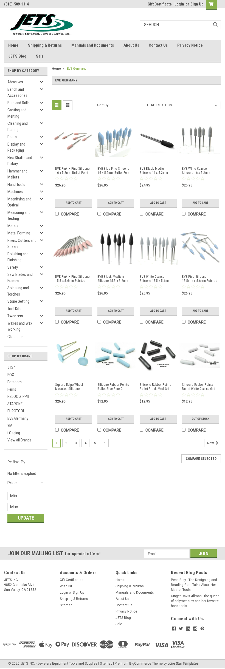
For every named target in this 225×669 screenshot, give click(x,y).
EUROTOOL (16, 411)
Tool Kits (14, 308)
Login (179, 4)
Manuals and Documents (92, 45)
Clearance (15, 336)
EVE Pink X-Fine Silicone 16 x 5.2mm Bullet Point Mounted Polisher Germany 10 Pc (72, 171)
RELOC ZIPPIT (18, 396)
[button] (25, 483)
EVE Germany (17, 418)
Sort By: (103, 105)
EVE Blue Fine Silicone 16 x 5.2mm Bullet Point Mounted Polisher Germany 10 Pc (113, 171)
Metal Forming (18, 233)
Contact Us (158, 45)
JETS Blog (17, 56)
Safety (12, 267)
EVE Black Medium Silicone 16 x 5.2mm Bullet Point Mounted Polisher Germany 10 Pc (156, 171)
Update (26, 518)
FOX (10, 374)
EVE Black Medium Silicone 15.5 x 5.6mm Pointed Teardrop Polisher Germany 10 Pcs (115, 279)
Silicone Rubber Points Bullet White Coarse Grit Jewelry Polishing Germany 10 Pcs (198, 387)
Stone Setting (18, 301)
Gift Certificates (71, 580)
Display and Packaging (16, 147)
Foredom (14, 381)
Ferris (11, 389)
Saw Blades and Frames (20, 277)
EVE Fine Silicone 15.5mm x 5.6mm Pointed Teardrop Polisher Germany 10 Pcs (199, 279)
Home (13, 45)
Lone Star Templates (183, 663)
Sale (40, 56)
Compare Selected (201, 459)
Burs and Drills (18, 102)
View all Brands (19, 440)
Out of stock (200, 418)
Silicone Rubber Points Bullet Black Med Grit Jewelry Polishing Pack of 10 (156, 387)
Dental (12, 136)
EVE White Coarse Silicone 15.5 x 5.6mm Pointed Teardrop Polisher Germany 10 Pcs (157, 279)
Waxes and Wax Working (19, 326)
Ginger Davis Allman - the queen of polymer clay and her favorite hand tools (195, 601)
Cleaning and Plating (17, 126)
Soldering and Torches (18, 291)
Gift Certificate (160, 4)
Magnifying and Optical (19, 202)
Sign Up (196, 4)
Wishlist (66, 586)
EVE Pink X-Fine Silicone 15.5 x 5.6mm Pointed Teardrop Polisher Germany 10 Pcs (72, 279)
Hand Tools (16, 184)
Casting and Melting (16, 113)
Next (211, 443)
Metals (12, 225)
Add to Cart (73, 202)
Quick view (73, 158)
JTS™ (11, 367)
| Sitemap (105, 663)
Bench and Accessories (17, 92)
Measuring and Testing (18, 215)
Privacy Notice (190, 45)
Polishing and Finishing (18, 257)
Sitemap (66, 605)
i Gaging (13, 432)
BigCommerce (140, 663)
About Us (131, 45)
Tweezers (15, 315)
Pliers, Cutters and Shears (21, 243)
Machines (15, 191)
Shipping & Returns (45, 45)
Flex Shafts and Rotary (19, 160)
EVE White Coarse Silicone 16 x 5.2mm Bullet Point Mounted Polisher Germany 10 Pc (198, 171)
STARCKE (14, 403)
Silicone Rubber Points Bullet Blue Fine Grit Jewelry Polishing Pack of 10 (113, 387)
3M (9, 425)
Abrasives (15, 82)
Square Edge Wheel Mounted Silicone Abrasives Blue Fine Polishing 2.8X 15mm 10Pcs (70, 387)
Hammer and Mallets (17, 174)
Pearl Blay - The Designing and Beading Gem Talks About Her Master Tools (194, 585)
